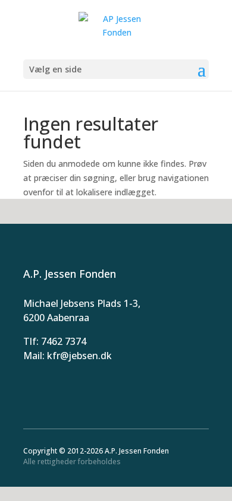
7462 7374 (63, 341)
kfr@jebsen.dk (79, 355)
